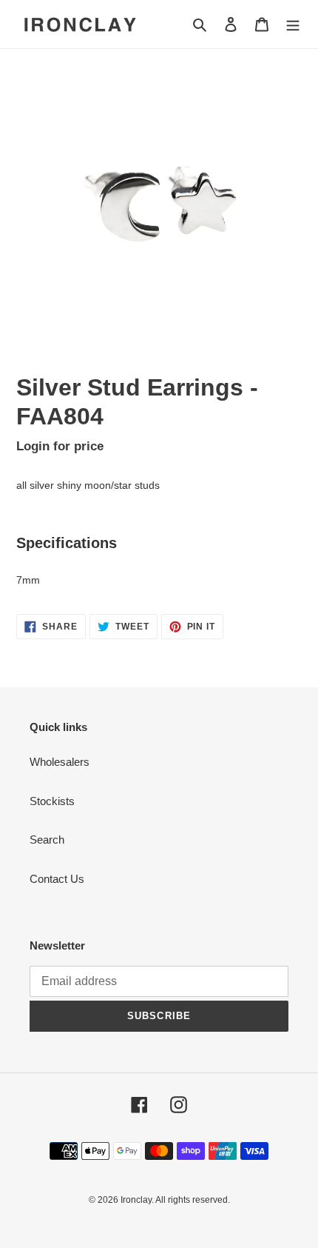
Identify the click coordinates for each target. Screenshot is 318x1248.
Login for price (60, 445)
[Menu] (292, 24)
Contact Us (57, 878)
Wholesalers (59, 761)
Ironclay (136, 1200)
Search (47, 839)
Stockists (52, 801)
